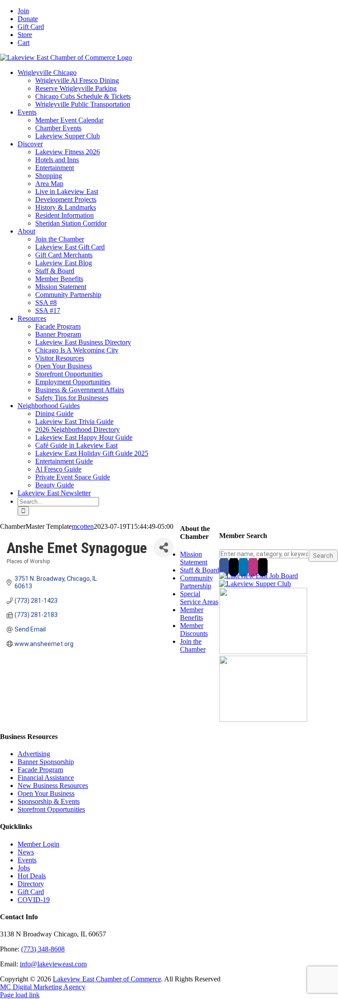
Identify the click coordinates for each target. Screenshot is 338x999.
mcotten (83, 526)
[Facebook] (224, 566)
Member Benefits (191, 613)
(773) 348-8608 (43, 949)
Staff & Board (199, 570)
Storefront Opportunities (51, 809)
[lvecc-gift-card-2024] (263, 719)
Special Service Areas (199, 597)
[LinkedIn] (243, 566)
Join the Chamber (193, 645)
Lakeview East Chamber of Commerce (107, 979)
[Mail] (263, 566)
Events (27, 860)
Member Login (38, 844)
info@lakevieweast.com (53, 964)
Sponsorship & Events (49, 801)
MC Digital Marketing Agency (42, 987)
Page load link (20, 995)
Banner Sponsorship (46, 761)
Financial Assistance (46, 777)
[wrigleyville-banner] (263, 651)
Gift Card (31, 891)
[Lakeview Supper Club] (255, 583)
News (26, 852)
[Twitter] (234, 566)
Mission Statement (193, 558)
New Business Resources (53, 785)
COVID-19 (34, 899)
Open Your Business (46, 793)
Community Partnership (196, 582)
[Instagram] (253, 566)
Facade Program (40, 769)
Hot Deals (32, 876)
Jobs (24, 868)
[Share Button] (163, 547)
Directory (31, 884)
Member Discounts (194, 629)
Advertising (34, 754)
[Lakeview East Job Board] (258, 575)
